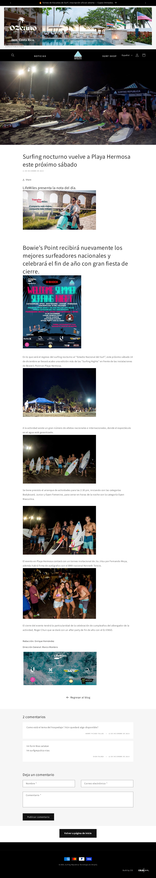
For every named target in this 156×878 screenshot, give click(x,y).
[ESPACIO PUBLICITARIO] (78, 26)
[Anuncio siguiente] (145, 3)
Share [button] (28, 179)
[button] (12, 55)
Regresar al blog (80, 697)
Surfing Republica (72, 865)
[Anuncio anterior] (10, 3)
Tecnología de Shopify (88, 865)
